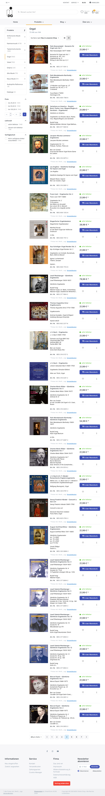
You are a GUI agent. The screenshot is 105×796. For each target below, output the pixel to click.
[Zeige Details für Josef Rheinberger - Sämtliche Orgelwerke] (39, 284)
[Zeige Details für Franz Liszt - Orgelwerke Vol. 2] (39, 202)
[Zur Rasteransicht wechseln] (64, 38)
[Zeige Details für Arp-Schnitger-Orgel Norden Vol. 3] (39, 255)
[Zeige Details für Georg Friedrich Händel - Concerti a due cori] (39, 508)
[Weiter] (86, 737)
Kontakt (66, 2)
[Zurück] (47, 737)
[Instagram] (52, 751)
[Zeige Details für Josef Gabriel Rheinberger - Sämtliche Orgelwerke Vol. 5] (39, 597)
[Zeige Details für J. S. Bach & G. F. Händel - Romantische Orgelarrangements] (39, 484)
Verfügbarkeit (10, 135)
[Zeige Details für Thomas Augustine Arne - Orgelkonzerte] (39, 311)
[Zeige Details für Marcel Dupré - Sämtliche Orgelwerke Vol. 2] (39, 714)
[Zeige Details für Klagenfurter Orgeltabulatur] (39, 229)
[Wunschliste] (83, 61)
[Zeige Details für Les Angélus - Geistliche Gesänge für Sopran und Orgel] (39, 175)
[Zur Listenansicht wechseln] (69, 38)
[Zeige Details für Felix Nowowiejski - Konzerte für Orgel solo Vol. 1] (39, 54)
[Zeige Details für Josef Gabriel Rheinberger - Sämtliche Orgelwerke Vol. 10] (39, 623)
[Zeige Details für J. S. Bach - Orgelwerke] (39, 340)
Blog (84, 2)
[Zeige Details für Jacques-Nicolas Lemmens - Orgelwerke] (39, 144)
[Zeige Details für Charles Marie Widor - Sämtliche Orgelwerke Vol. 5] (39, 395)
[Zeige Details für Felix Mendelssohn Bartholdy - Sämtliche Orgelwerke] (39, 426)
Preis (7, 99)
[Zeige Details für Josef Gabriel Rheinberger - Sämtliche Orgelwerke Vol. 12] (39, 654)
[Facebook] (47, 751)
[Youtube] (58, 751)
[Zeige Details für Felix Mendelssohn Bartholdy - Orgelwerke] (39, 83)
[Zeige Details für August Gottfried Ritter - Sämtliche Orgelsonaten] (39, 535)
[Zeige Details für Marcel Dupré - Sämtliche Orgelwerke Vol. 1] (39, 685)
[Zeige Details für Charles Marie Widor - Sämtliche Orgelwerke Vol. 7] (39, 457)
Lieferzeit (8, 121)
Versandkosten (71, 70)
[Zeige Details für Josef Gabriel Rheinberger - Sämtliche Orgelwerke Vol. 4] (39, 568)
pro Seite (35, 737)
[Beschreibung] (96, 61)
